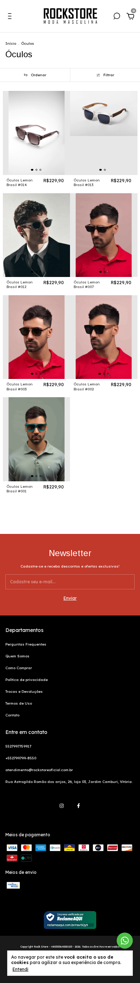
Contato (12, 715)
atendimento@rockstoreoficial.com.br (39, 770)
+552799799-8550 (20, 758)
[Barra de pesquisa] (116, 17)
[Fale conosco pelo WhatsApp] (125, 941)
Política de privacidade (26, 679)
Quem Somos (17, 656)
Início (10, 43)
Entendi (20, 969)
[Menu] (11, 17)
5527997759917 (18, 746)
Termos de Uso (18, 703)
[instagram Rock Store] (61, 805)
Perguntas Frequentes (25, 644)
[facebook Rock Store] (78, 805)
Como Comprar (18, 668)
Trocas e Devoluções (24, 691)
